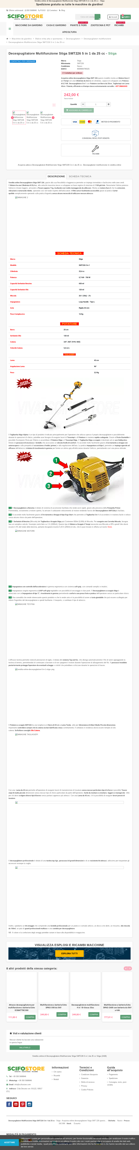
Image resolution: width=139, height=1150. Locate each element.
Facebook (9, 1104)
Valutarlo (24, 1047)
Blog (63, 10)
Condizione (65, 66)
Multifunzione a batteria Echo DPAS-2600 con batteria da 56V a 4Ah (117, 1007)
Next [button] (130, 968)
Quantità (73, 104)
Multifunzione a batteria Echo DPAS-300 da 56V (53, 1006)
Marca (63, 61)
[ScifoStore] (25, 17)
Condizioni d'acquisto (89, 1074)
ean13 (63, 69)
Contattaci (53, 10)
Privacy (84, 1086)
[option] (22, 997)
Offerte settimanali (15, 10)
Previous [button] (126, 968)
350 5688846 (32, 10)
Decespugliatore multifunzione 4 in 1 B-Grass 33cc (85, 1006)
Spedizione (113, 1078)
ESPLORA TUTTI (69, 953)
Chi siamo (57, 1072)
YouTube (16, 1104)
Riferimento (65, 63)
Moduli (56, 1079)
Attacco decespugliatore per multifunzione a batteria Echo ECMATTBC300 (21, 1007)
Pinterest (22, 1104)
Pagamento (113, 1074)
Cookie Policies (87, 1090)
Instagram (29, 1104)
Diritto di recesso (87, 1082)
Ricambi (57, 1076)
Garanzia (84, 1078)
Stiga (112, 53)
